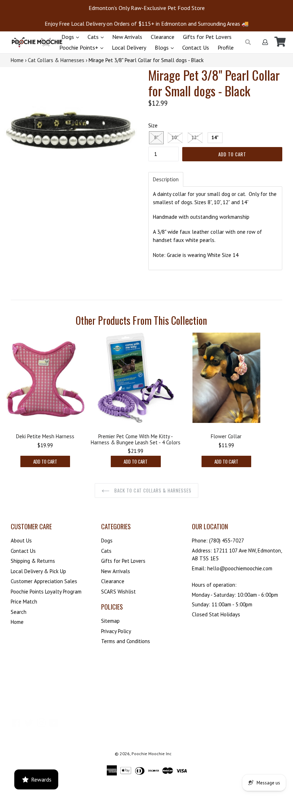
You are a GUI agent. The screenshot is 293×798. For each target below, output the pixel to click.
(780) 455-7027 (226, 540)
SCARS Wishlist (118, 591)
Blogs (162, 47)
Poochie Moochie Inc (151, 753)
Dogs (68, 36)
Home (17, 60)
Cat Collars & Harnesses (56, 60)
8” (156, 138)
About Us (21, 540)
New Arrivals (127, 36)
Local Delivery (129, 47)
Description (166, 179)
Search (18, 611)
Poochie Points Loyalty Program (46, 591)
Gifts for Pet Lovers (207, 36)
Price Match (24, 601)
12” (195, 138)
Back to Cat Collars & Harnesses (152, 490)
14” (215, 138)
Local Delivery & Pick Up (38, 571)
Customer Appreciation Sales (44, 581)
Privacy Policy (116, 631)
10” (175, 138)
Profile (226, 47)
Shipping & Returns (33, 560)
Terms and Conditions (125, 641)
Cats (94, 36)
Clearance (162, 36)
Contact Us (195, 47)
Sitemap (110, 620)
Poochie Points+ (79, 47)
